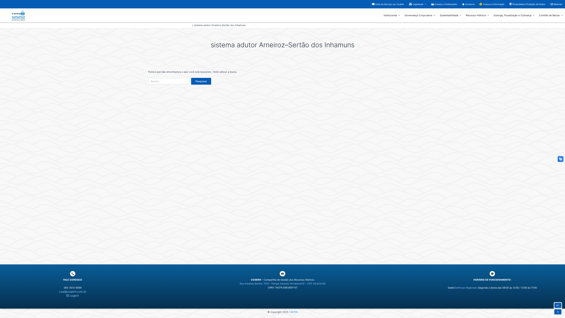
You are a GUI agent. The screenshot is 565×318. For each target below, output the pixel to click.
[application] (424, 4)
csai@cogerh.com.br (72, 291)
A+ (557, 305)
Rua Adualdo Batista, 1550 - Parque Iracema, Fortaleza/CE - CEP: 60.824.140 (282, 283)
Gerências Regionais (465, 287)
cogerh (74, 295)
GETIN (294, 311)
